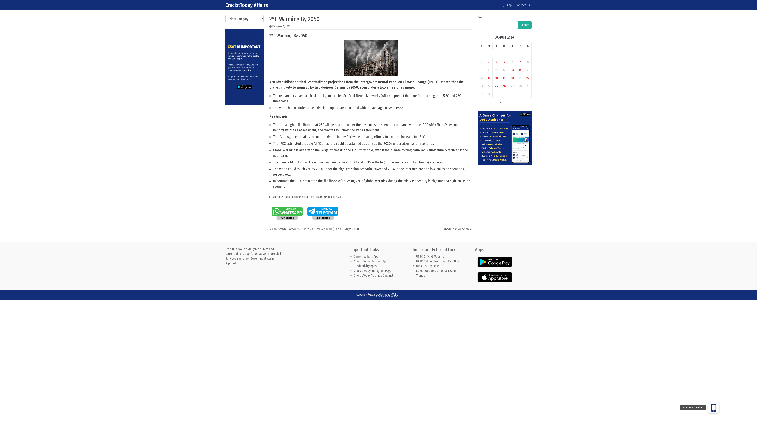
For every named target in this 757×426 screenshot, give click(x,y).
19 (504, 78)
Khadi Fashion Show (456, 229)
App (508, 5)
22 (527, 78)
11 (496, 70)
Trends (420, 275)
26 (504, 86)
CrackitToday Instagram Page (372, 271)
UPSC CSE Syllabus (428, 266)
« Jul (503, 102)
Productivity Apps (365, 266)
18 (496, 78)
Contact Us (523, 5)
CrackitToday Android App (370, 261)
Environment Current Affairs (307, 197)
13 (512, 70)
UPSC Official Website (430, 256)
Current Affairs (281, 197)
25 (496, 86)
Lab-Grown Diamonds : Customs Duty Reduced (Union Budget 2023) (315, 229)
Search (482, 17)
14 (520, 70)
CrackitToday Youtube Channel (373, 275)
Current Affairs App (366, 256)
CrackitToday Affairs (246, 5)
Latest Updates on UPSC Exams (436, 271)
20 (512, 78)
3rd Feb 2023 (334, 197)
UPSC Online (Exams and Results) (437, 261)
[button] (713, 407)
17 (489, 78)
